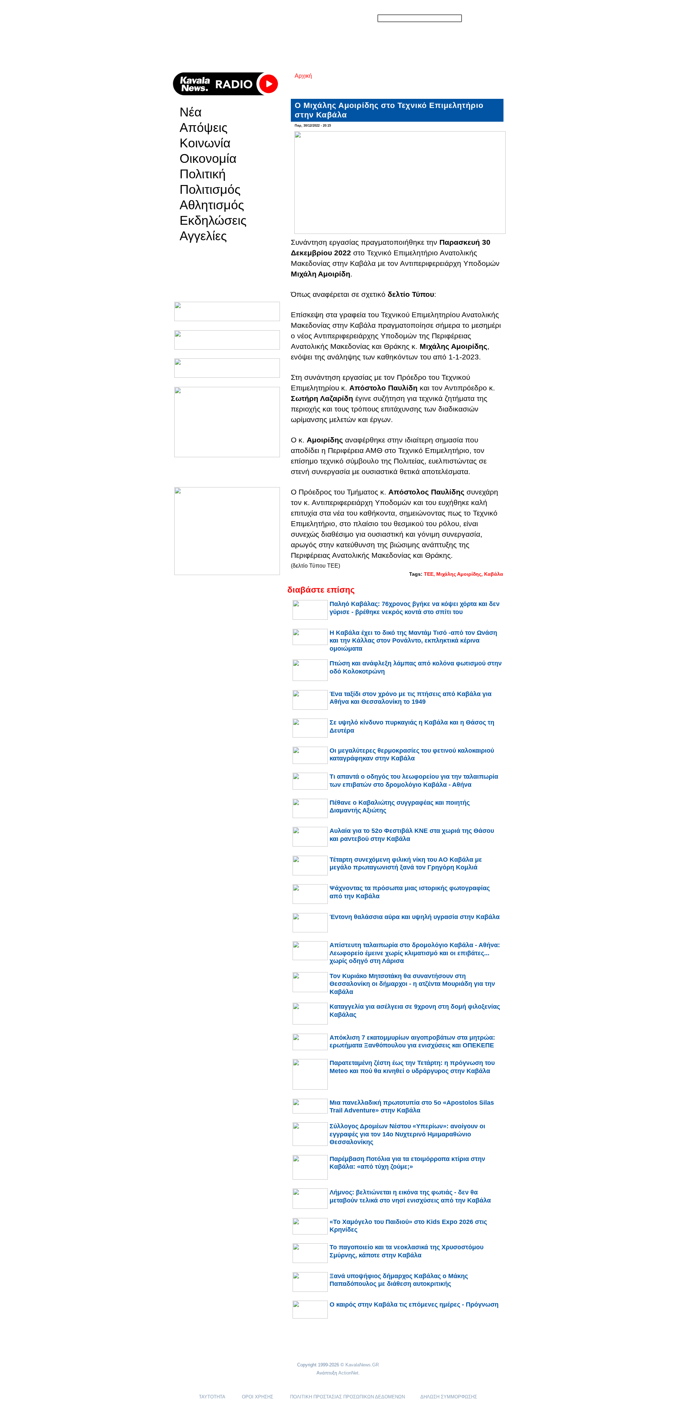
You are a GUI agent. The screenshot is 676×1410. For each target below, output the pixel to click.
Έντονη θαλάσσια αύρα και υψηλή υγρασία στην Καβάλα (415, 916)
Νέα (191, 112)
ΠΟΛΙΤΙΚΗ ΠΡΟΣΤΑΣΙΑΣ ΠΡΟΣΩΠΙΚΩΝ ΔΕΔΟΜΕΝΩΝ (347, 1396)
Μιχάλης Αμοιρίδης (458, 574)
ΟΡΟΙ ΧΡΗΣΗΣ (257, 1396)
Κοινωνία (205, 143)
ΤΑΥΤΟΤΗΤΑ (212, 1396)
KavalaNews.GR (362, 1364)
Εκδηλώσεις (213, 220)
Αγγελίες (203, 236)
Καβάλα (493, 574)
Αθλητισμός (212, 205)
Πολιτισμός (210, 189)
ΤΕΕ (428, 574)
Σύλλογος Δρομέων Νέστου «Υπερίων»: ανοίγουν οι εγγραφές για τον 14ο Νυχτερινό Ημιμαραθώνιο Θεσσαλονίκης (407, 1134)
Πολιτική (203, 174)
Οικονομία (208, 158)
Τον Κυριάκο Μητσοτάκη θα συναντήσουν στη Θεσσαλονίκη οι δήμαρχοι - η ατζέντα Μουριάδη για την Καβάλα (412, 983)
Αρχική (303, 76)
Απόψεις (203, 127)
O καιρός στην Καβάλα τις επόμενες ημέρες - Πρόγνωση (414, 1304)
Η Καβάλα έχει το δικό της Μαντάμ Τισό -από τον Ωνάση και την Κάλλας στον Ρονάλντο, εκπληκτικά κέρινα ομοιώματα (413, 640)
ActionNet (348, 1373)
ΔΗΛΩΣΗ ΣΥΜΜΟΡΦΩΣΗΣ (448, 1396)
